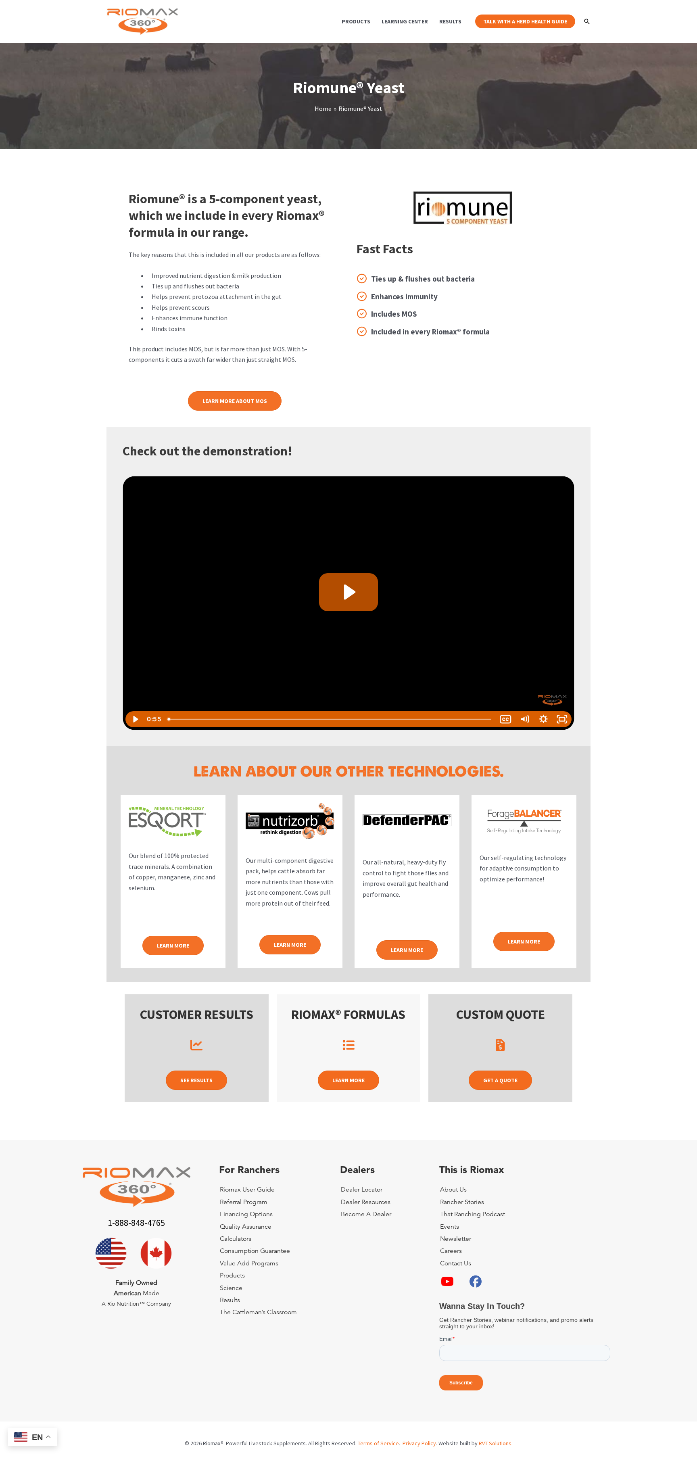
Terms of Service (378, 1443)
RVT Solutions (495, 1443)
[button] (525, 21)
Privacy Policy (419, 1443)
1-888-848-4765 (136, 1222)
